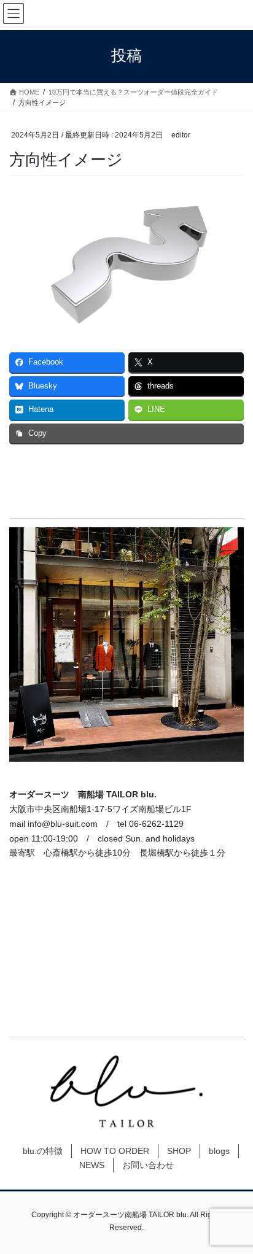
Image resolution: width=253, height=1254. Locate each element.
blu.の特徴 (43, 1151)
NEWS (91, 1165)
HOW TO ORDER (114, 1151)
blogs (219, 1151)
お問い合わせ (148, 1165)
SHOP (179, 1151)
